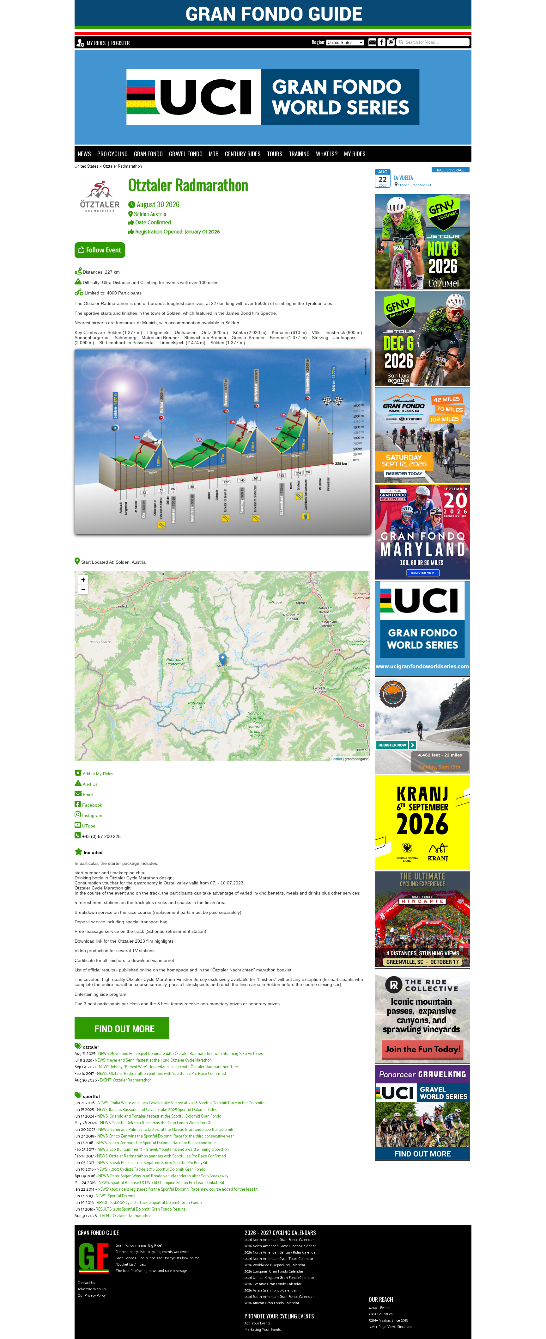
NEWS (84, 153)
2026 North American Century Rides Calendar (281, 1252)
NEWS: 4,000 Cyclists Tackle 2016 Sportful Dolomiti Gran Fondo (151, 1169)
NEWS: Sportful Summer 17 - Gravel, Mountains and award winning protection (163, 1149)
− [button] (83, 589)
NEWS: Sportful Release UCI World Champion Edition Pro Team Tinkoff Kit (161, 1183)
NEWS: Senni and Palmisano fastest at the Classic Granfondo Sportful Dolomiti (165, 1129)
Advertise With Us (92, 1289)
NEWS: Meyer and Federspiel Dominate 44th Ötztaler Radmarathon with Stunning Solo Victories (180, 1054)
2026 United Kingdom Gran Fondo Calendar (279, 1278)
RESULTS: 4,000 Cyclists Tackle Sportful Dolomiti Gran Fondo (149, 1203)
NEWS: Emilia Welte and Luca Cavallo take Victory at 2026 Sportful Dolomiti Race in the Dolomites (182, 1103)
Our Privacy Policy (92, 1296)
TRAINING (299, 153)
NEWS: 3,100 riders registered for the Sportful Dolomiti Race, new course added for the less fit (178, 1189)
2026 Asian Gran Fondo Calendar (271, 1290)
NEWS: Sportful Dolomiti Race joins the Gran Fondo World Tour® (155, 1123)
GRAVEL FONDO (186, 153)
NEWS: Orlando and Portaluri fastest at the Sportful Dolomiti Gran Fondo (159, 1116)
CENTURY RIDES (243, 153)
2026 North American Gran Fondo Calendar (279, 1240)
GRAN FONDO (148, 153)
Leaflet (336, 758)
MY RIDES (96, 43)
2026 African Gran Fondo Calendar (272, 1303)
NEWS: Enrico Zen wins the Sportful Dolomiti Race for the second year (156, 1143)
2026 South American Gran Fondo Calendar (279, 1297)
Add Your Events (257, 1323)
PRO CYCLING (112, 153)
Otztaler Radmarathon (122, 166)
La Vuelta (403, 178)
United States (86, 166)
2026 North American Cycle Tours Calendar (279, 1259)
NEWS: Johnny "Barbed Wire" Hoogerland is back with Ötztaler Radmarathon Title (168, 1067)
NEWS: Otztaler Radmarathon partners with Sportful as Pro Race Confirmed (161, 1073)
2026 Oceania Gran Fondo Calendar (273, 1284)
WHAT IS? (327, 153)
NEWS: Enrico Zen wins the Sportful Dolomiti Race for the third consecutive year (165, 1136)
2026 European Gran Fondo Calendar (274, 1271)
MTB (214, 153)
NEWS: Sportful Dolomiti (116, 1196)
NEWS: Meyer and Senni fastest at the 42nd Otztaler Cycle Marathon (153, 1060)
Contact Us (86, 1283)
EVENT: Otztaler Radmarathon (126, 1080)
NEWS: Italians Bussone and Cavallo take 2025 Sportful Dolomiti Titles (157, 1110)
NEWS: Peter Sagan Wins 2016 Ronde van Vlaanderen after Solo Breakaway (163, 1176)
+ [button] (83, 580)
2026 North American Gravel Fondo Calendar (280, 1246)
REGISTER (120, 43)
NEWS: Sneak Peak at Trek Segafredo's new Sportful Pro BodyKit (152, 1163)
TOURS (274, 153)
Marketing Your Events (263, 1330)
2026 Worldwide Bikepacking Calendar (275, 1265)
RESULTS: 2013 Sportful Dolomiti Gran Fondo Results (140, 1209)
